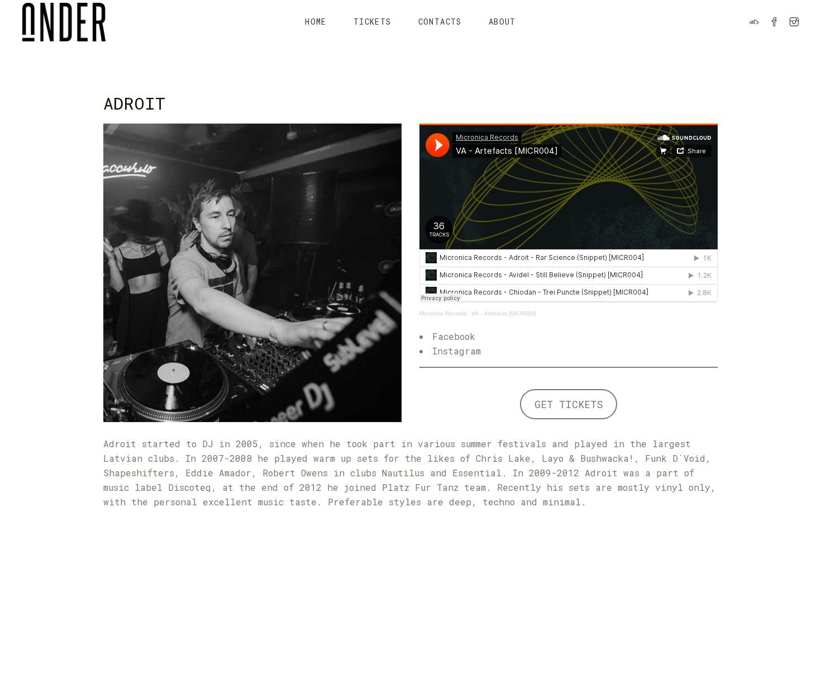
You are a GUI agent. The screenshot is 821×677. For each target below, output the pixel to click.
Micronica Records (442, 313)
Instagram (456, 351)
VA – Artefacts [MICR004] (503, 313)
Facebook (453, 336)
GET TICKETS (568, 404)
